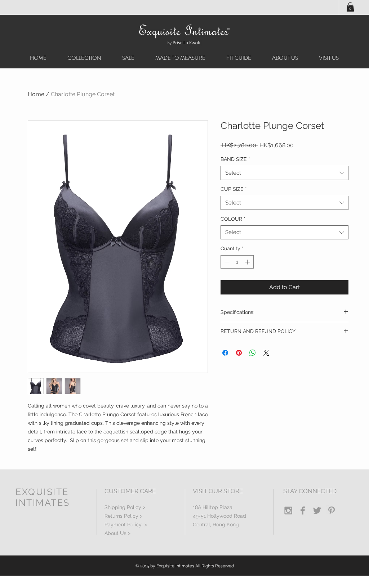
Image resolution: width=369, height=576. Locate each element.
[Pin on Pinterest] (239, 352)
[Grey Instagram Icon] (288, 510)
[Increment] (248, 262)
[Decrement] (226, 262)
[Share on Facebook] (225, 352)
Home (36, 94)
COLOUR (233, 219)
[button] (350, 7)
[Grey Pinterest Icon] (331, 510)
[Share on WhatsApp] (252, 352)
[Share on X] (266, 352)
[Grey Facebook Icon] (302, 510)
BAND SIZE (235, 159)
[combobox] (284, 173)
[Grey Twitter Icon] (317, 510)
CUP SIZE (234, 189)
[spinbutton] (237, 262)
